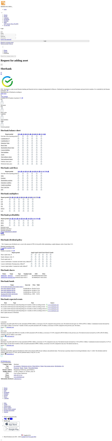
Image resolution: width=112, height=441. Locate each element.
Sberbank (10, 275)
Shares (5, 15)
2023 (28, 134)
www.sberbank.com (53, 305)
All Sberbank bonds (6, 295)
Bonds (5, 16)
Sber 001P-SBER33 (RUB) (8, 288)
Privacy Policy (7, 407)
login (5, 9)
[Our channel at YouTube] (11, 419)
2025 (37, 134)
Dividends (6, 19)
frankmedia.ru (10, 354)
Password (3, 36)
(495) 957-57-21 (18, 375)
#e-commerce (17, 366)
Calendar (6, 18)
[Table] (3, 233)
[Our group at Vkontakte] (5, 419)
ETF (5, 24)
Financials (16, 368)
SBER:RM (4, 275)
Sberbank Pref (11, 277)
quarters (6, 96)
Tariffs (5, 404)
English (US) (24, 436)
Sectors (8, 24)
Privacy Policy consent (10, 409)
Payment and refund (9, 410)
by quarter (8, 248)
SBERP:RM (4, 277)
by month (3, 248)
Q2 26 (42, 134)
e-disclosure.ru (10, 336)
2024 (32, 134)
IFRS (2, 93)
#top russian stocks (49, 366)
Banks (21, 368)
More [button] (5, 22)
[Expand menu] (1, 12)
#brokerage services (26, 366)
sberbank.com (10, 327)
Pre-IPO (16, 24)
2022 (23, 134)
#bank (42, 366)
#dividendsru (58, 366)
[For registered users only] (1, 72)
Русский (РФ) (32, 436)
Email (2, 33)
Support (6, 412)
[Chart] (1, 233)
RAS (5, 93)
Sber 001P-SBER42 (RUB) (8, 292)
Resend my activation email (7, 42)
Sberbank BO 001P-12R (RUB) (9, 294)
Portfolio (6, 21)
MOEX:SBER (4, 231)
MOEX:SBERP (12, 231)
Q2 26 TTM (44, 171)
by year (13, 248)
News (12, 24)
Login (45, 41)
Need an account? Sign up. (7, 43)
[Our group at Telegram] (8, 419)
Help (5, 403)
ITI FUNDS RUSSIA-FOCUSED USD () (12, 286)
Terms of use (7, 406)
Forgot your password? (6, 39)
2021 (19, 134)
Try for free (7, 25)
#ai (63, 366)
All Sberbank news (6, 361)
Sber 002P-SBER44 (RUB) (8, 290)
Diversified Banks (33, 368)
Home (5, 50)
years (2, 96)
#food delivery (36, 366)
